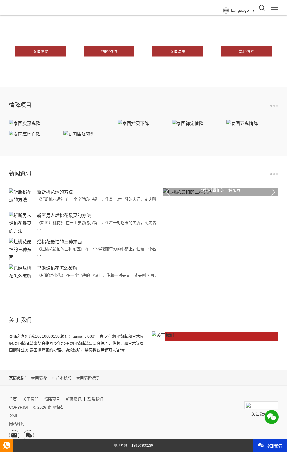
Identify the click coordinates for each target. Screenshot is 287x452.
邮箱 (14, 435)
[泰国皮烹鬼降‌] (62, 124)
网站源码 (17, 424)
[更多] (274, 106)
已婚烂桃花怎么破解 (57, 268)
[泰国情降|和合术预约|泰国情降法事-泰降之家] (27, 7)
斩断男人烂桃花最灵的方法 (64, 215)
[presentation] (168, 192)
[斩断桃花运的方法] (21, 196)
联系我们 (95, 399)
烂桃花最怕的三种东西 (59, 241)
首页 (13, 399)
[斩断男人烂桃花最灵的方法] (21, 223)
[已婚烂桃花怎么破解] (21, 272)
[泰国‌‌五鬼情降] (252, 124)
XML (14, 415)
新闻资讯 (74, 399)
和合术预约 (61, 377)
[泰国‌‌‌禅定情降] (197, 124)
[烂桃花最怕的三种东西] (21, 250)
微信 (29, 435)
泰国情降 (39, 377)
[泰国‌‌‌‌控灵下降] (143, 124)
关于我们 (30, 399)
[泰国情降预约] (89, 134)
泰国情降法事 (88, 377)
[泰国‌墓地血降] (34, 134)
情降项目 (52, 399)
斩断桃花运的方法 (55, 192)
